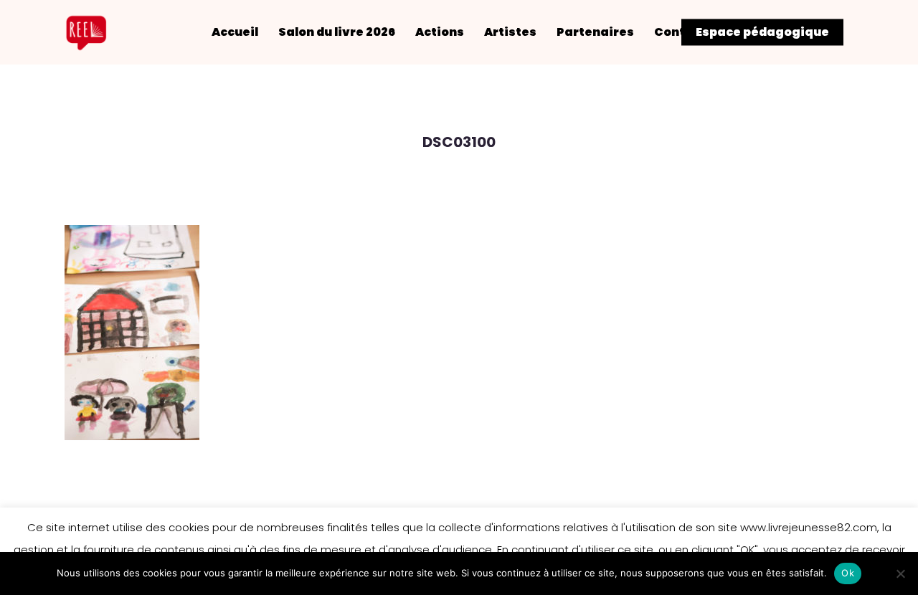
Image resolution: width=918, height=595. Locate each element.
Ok (847, 573)
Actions (439, 32)
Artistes (510, 32)
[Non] (900, 573)
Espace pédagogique (762, 32)
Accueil (235, 32)
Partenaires (595, 32)
